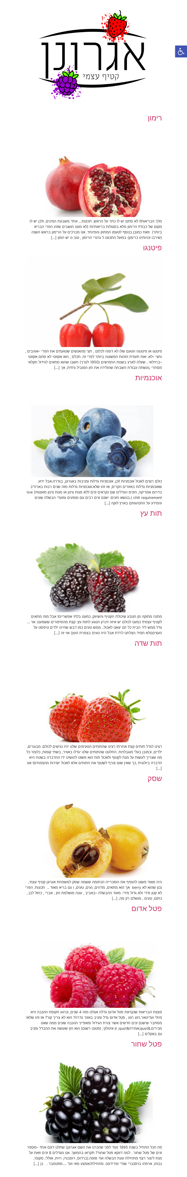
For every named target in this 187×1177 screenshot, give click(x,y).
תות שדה (148, 643)
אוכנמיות (148, 377)
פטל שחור (146, 1043)
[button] (181, 51)
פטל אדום (146, 908)
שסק (155, 778)
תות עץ (151, 513)
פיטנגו (152, 247)
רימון (155, 117)
